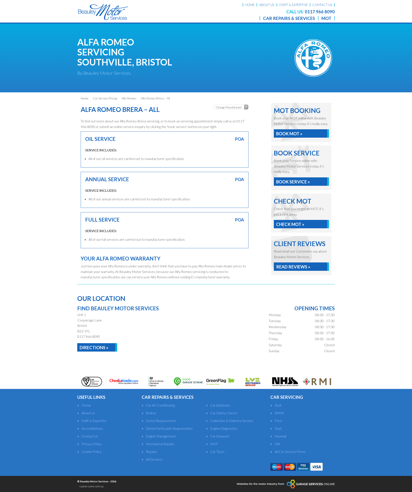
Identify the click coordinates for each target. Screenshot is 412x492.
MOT (326, 18)
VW (277, 444)
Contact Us (90, 436)
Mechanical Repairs (160, 444)
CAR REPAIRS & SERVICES (289, 18)
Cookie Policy (91, 451)
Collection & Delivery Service (231, 420)
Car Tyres (217, 451)
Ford (278, 420)
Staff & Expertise (94, 420)
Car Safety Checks (224, 413)
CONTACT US (322, 5)
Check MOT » (290, 224)
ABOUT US (266, 5)
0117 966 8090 (310, 11)
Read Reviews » (293, 266)
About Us (88, 413)
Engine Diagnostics (224, 428)
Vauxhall (280, 436)
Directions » (94, 347)
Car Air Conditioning (160, 405)
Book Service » (293, 181)
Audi (278, 405)
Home (86, 405)
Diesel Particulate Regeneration (169, 428)
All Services (154, 459)
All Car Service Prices (290, 451)
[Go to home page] (102, 11)
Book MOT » (289, 133)
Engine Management (161, 436)
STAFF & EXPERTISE (293, 5)
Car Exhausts (219, 436)
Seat (278, 428)
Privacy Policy (92, 444)
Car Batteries (220, 405)
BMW (279, 413)
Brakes (151, 413)
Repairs (151, 451)
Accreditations (92, 428)
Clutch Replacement (161, 420)
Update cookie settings (91, 486)
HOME (249, 5)
